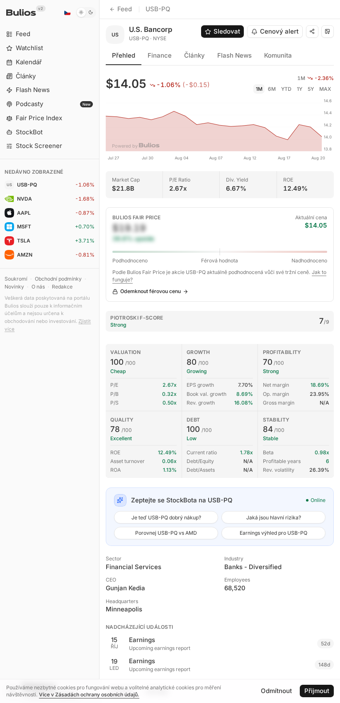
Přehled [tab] (123, 55)
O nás (38, 287)
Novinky (14, 287)
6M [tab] (272, 89)
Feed (124, 9)
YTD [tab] (286, 89)
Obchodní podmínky (58, 279)
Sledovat (227, 31)
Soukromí (16, 279)
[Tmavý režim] (86, 12)
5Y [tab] (311, 89)
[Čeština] (67, 12)
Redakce (62, 287)
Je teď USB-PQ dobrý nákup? (166, 517)
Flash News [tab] (234, 55)
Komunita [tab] (278, 55)
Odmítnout (276, 691)
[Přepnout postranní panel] (99, 351)
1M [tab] (259, 89)
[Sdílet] (312, 31)
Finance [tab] (160, 55)
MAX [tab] (325, 89)
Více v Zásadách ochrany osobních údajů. (89, 694)
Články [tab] (194, 55)
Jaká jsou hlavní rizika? (273, 517)
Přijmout (316, 691)
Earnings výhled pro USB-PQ (273, 533)
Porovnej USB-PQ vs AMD (166, 533)
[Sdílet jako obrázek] (327, 31)
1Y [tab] (299, 89)
